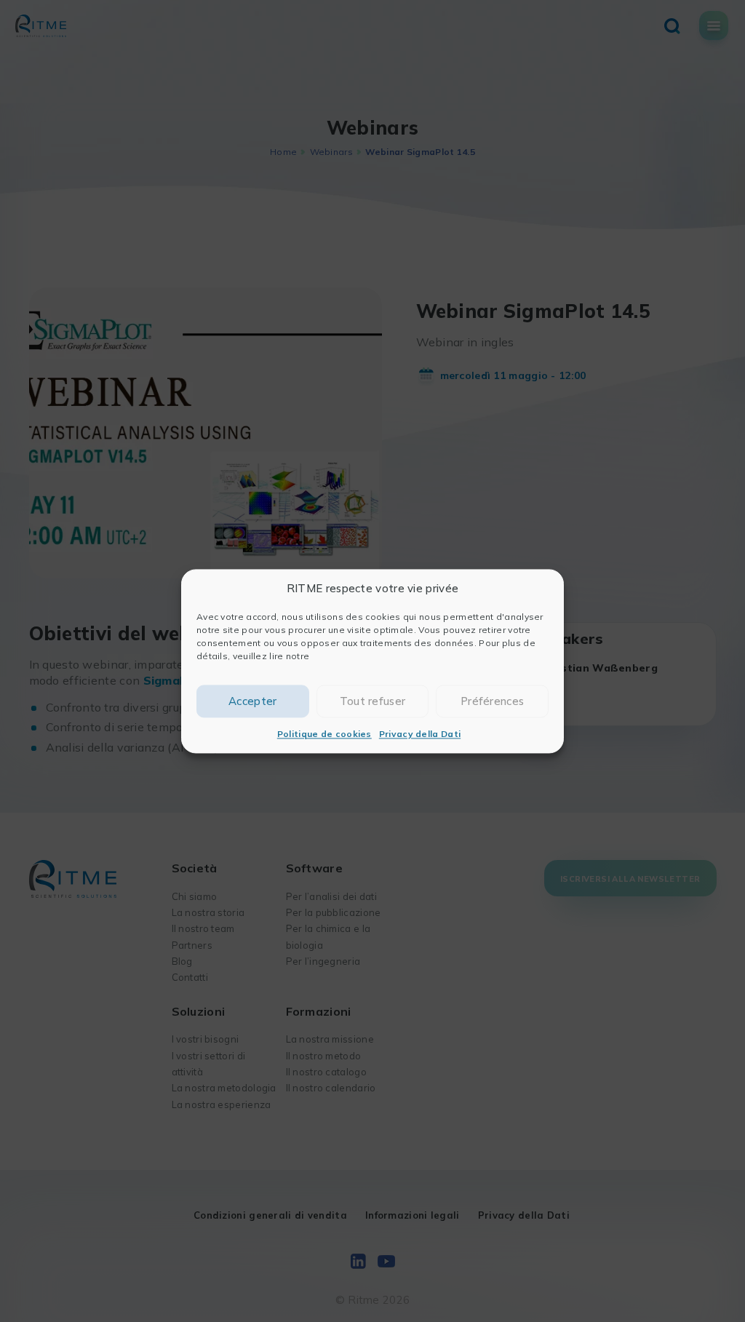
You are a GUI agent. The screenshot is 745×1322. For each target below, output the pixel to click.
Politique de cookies (324, 734)
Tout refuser (373, 701)
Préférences (492, 701)
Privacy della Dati (420, 734)
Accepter (252, 701)
